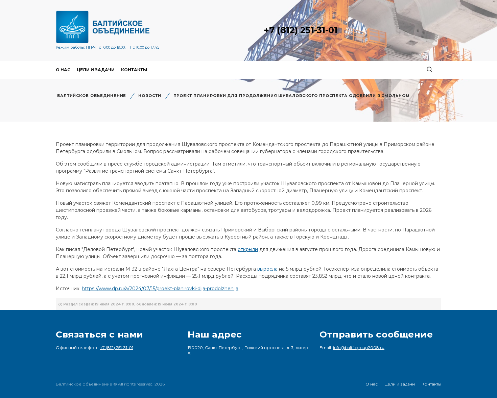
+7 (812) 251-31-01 (300, 30)
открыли (248, 249)
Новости (149, 95)
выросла (267, 269)
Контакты (134, 69)
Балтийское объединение (91, 95)
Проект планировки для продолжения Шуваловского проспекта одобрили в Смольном (291, 95)
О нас (63, 69)
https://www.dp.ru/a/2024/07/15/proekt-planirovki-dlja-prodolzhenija (160, 288)
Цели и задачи (96, 69)
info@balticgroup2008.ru (358, 347)
